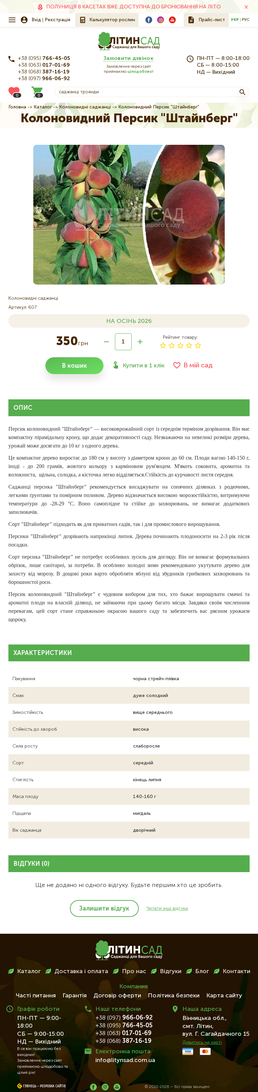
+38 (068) (44, 72)
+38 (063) (44, 65)
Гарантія (74, 996)
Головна (17, 107)
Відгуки (170, 971)
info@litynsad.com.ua (125, 1060)
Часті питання (36, 996)
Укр (235, 20)
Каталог (43, 107)
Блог (202, 971)
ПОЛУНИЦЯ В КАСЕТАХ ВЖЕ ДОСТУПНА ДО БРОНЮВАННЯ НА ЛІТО (133, 7)
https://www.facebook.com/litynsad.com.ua (148, 19)
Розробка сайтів (53, 1086)
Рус (246, 20)
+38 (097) (44, 78)
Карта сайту (224, 996)
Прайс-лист (212, 20)
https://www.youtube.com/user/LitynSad (172, 19)
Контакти (236, 971)
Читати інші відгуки (167, 908)
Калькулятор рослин (112, 20)
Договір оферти (117, 996)
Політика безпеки (174, 996)
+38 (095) (44, 58)
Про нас (134, 971)
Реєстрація (57, 20)
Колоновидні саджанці (85, 107)
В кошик (74, 366)
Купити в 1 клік (144, 366)
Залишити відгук (104, 909)
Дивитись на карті (202, 1042)
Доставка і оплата (81, 971)
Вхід (36, 20)
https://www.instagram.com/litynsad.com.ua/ (160, 19)
